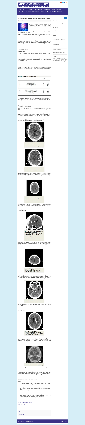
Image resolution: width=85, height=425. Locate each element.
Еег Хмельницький (21, 11)
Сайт (23, 9)
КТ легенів (63, 58)
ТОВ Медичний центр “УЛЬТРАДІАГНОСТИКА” (60, 23)
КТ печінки (57, 59)
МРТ (62, 59)
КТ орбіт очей (54, 59)
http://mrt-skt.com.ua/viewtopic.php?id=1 (24, 404)
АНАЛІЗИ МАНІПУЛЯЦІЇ (30, 9)
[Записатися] (33, 6)
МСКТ (64, 61)
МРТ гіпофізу (57, 60)
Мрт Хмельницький (38, 9)
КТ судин (60, 59)
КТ (55, 58)
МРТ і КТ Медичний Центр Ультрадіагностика (25, 421)
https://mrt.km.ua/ (55, 29)
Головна (19, 9)
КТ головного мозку (58, 58)
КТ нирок (65, 58)
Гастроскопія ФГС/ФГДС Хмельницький (32, 11)
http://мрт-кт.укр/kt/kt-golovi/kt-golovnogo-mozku (25, 402)
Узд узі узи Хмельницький (56, 9)
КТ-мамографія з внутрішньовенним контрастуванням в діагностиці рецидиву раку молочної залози (26, 413)
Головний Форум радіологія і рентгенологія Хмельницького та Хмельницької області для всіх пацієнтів (59, 31)
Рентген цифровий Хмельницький (56, 11)
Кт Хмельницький (47, 9)
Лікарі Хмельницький (44, 11)
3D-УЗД (54, 58)
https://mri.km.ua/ (55, 27)
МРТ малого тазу (61, 60)
